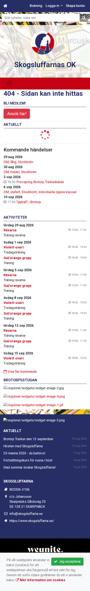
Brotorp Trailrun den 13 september (28, 439)
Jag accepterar (69, 561)
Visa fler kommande (22, 372)
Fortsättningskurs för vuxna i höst (27, 460)
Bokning (36, 6)
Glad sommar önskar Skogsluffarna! (29, 467)
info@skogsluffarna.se (26, 514)
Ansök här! (16, 113)
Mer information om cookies (42, 580)
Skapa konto (75, 6)
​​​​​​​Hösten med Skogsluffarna (23, 446)
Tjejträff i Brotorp (28, 202)
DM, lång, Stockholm (18, 162)
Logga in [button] (53, 6)
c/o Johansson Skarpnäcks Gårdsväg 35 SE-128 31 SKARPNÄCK (27, 502)
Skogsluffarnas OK (45, 64)
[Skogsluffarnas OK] (42, 42)
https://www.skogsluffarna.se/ (31, 521)
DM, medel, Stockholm (20, 172)
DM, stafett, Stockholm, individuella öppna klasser (40, 192)
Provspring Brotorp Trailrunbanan (40, 182)
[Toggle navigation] (9, 83)
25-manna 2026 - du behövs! (24, 453)
